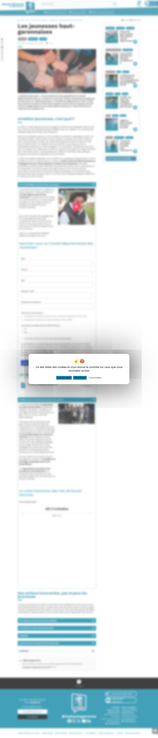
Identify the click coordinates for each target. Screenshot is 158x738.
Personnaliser (95, 377)
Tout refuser (79, 377)
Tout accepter (64, 377)
